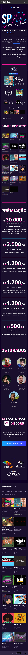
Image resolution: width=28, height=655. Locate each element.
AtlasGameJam (17, 627)
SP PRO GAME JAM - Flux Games (13, 31)
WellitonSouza (5, 570)
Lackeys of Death (18, 643)
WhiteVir (16, 646)
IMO (15, 586)
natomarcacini (17, 551)
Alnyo (3, 627)
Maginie (3, 624)
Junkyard (4, 643)
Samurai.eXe (5, 605)
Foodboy (4, 508)
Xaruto (3, 531)
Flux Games (10, 33)
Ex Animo (16, 567)
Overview (4, 36)
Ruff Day (4, 548)
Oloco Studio (4, 511)
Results (18, 36)
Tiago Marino (17, 511)
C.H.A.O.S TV (17, 624)
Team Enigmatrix (5, 608)
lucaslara (16, 608)
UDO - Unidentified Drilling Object (6, 528)
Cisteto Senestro (17, 530)
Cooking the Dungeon (19, 605)
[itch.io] (21, 653)
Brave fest (4, 567)
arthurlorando (17, 570)
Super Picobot (17, 548)
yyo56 (3, 551)
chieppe (3, 589)
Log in (24, 2)
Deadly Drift (4, 586)
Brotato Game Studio (18, 589)
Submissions (12, 36)
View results (16, 43)
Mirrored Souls (18, 508)
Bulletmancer (17, 528)
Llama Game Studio (5, 646)
